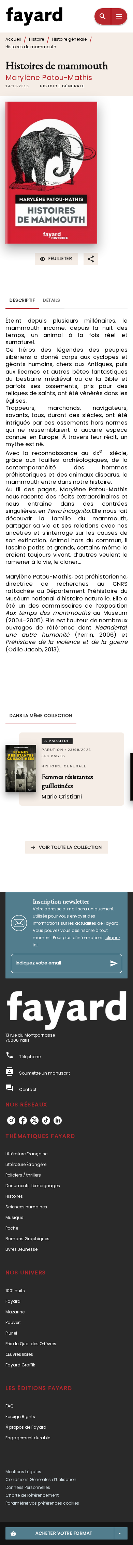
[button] (62, 86)
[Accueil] (34, 16)
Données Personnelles (27, 1487)
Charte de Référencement (32, 1495)
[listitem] (11, 1120)
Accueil (13, 39)
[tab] (22, 301)
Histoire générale (69, 39)
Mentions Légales (23, 1472)
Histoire (36, 39)
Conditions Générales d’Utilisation (40, 1479)
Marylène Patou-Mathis (48, 77)
